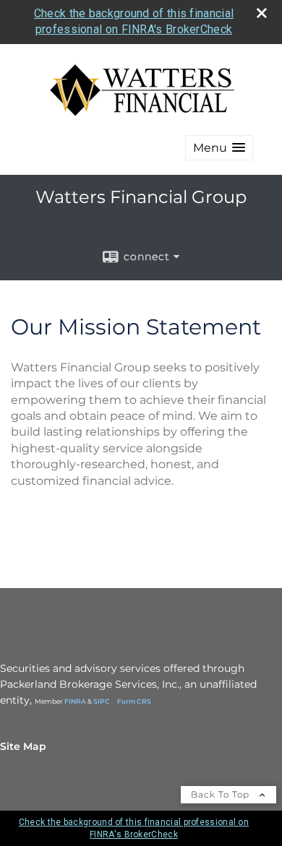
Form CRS (134, 701)
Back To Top (221, 794)
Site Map (23, 746)
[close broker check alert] (262, 13)
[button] (219, 147)
